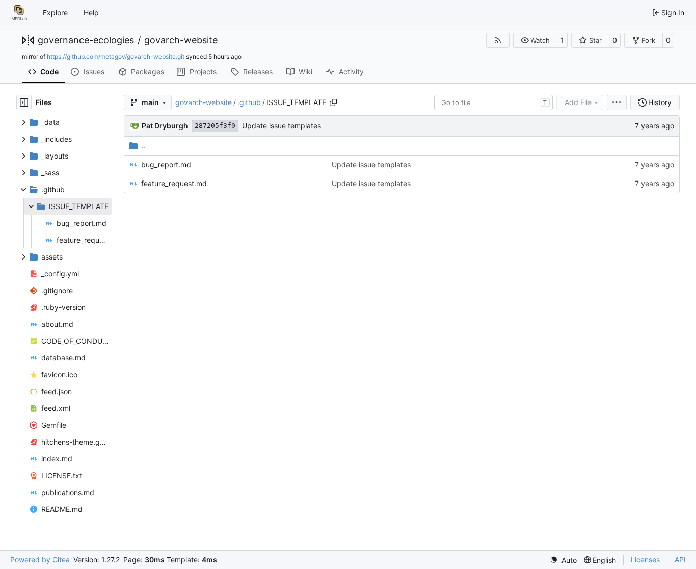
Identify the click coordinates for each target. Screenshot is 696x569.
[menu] (617, 102)
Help (91, 12)
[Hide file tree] (24, 102)
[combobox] (493, 102)
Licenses (645, 559)
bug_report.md (166, 164)
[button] (535, 40)
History (660, 102)
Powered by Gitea (40, 559)
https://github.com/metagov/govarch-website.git (115, 56)
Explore (55, 12)
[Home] (19, 13)
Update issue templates (281, 125)
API (680, 559)
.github (249, 102)
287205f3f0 (215, 126)
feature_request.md (174, 183)
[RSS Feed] (498, 40)
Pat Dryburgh (165, 125)
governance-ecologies (86, 40)
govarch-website (181, 40)
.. (143, 145)
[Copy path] (333, 102)
